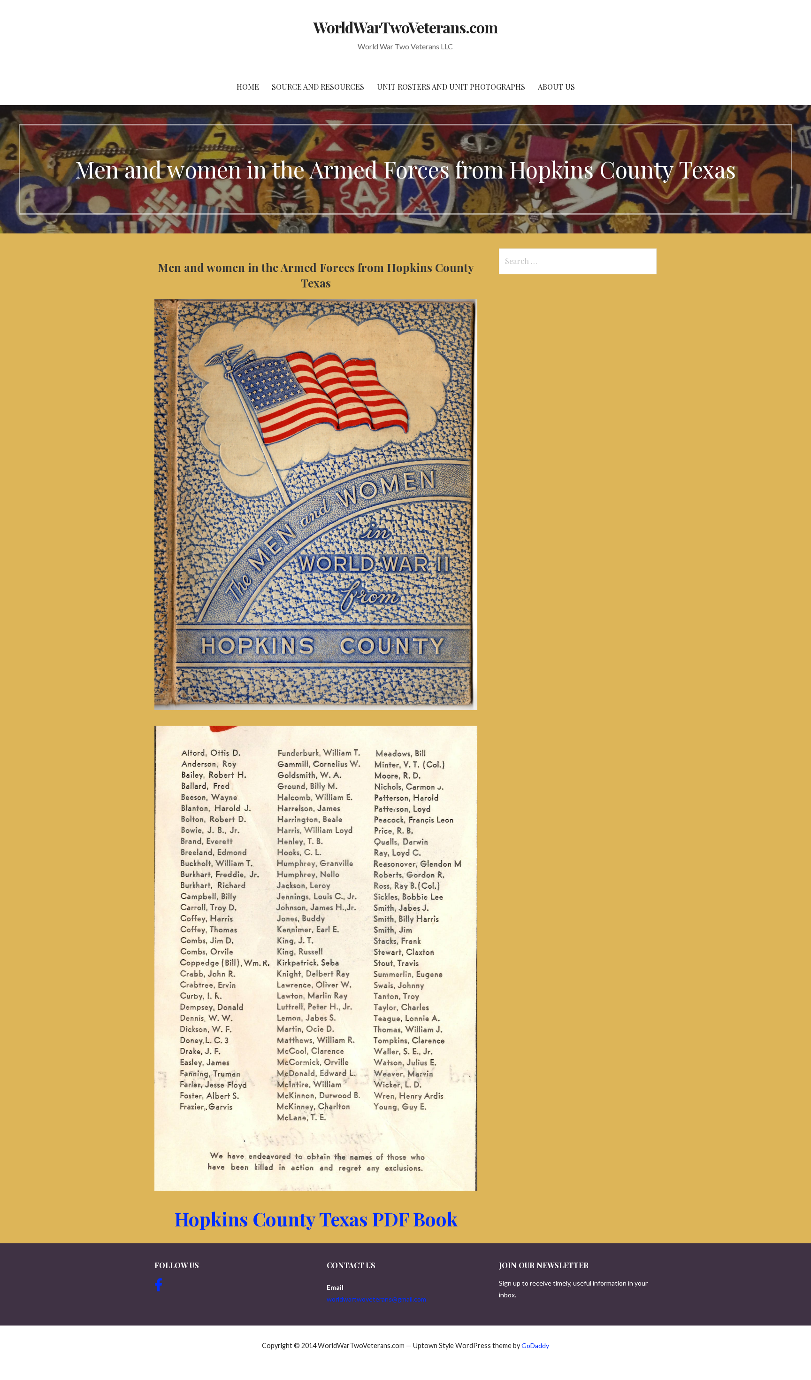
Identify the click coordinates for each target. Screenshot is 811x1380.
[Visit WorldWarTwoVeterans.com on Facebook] (158, 1287)
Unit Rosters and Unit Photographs (451, 87)
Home (248, 87)
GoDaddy (535, 1345)
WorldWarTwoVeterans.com (406, 27)
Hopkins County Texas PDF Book (316, 1218)
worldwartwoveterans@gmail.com (376, 1299)
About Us (556, 87)
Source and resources (318, 87)
